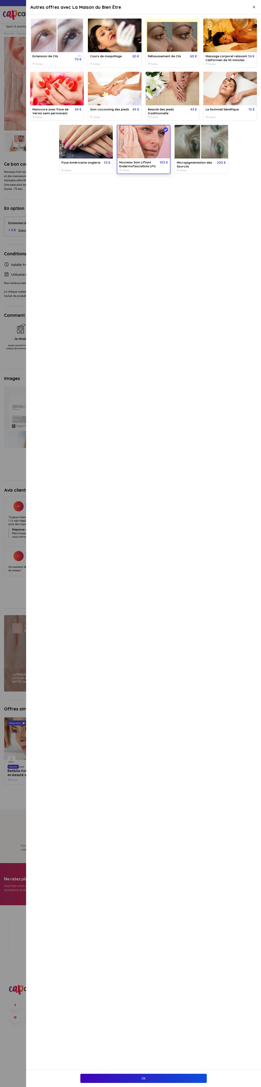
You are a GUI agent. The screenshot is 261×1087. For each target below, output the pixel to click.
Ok (144, 1078)
